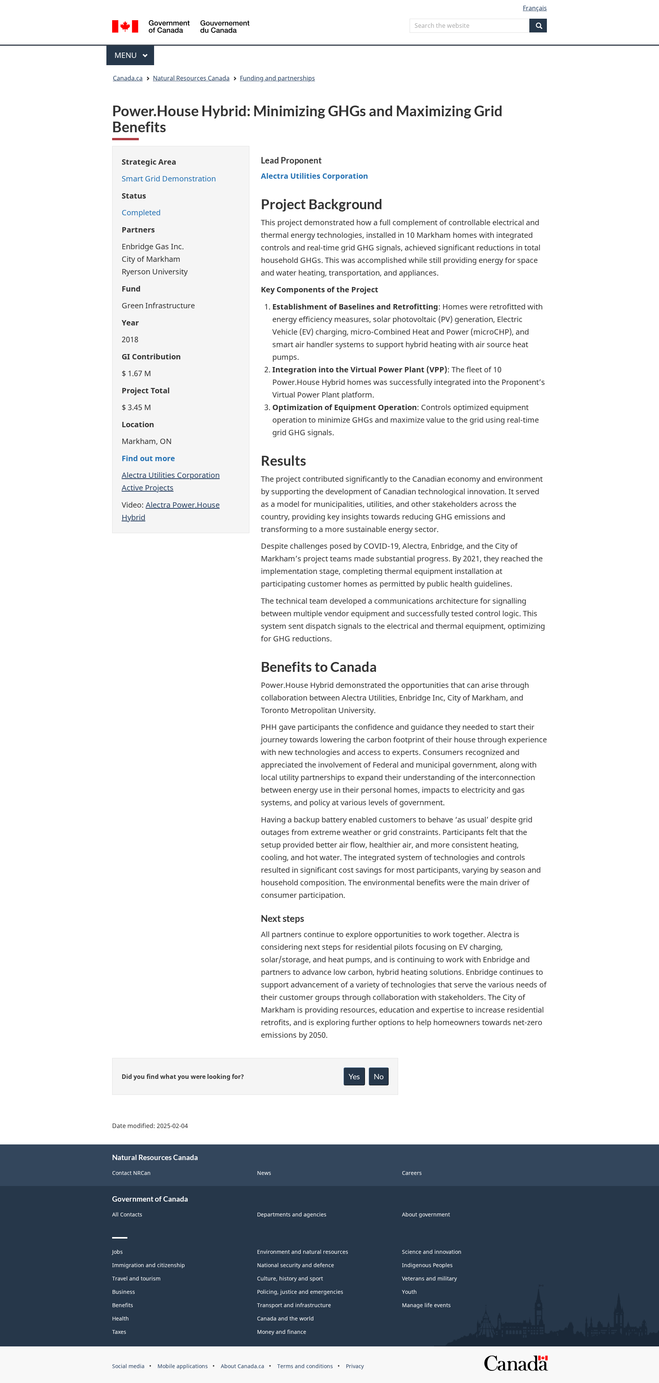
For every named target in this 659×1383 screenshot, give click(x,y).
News (264, 1172)
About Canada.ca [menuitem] (242, 1366)
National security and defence (295, 1265)
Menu (126, 55)
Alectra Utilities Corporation (171, 475)
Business (123, 1291)
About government (426, 1214)
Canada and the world (285, 1318)
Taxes (119, 1331)
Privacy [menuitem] (355, 1366)
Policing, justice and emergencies (300, 1291)
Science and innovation (431, 1251)
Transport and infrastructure (294, 1305)
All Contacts (127, 1214)
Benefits (122, 1305)
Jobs (117, 1251)
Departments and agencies (291, 1214)
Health (120, 1318)
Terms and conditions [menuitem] (305, 1366)
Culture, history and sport (290, 1278)
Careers (412, 1172)
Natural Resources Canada (191, 78)
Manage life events (426, 1305)
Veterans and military (429, 1278)
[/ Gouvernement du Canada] (180, 27)
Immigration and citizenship (148, 1265)
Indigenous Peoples (427, 1265)
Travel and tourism (136, 1278)
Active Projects (148, 487)
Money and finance (281, 1331)
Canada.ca (128, 78)
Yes (354, 1076)
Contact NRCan (131, 1172)
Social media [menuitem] (128, 1366)
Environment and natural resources (302, 1251)
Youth (409, 1291)
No (379, 1076)
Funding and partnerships (277, 78)
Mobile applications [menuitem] (183, 1366)
